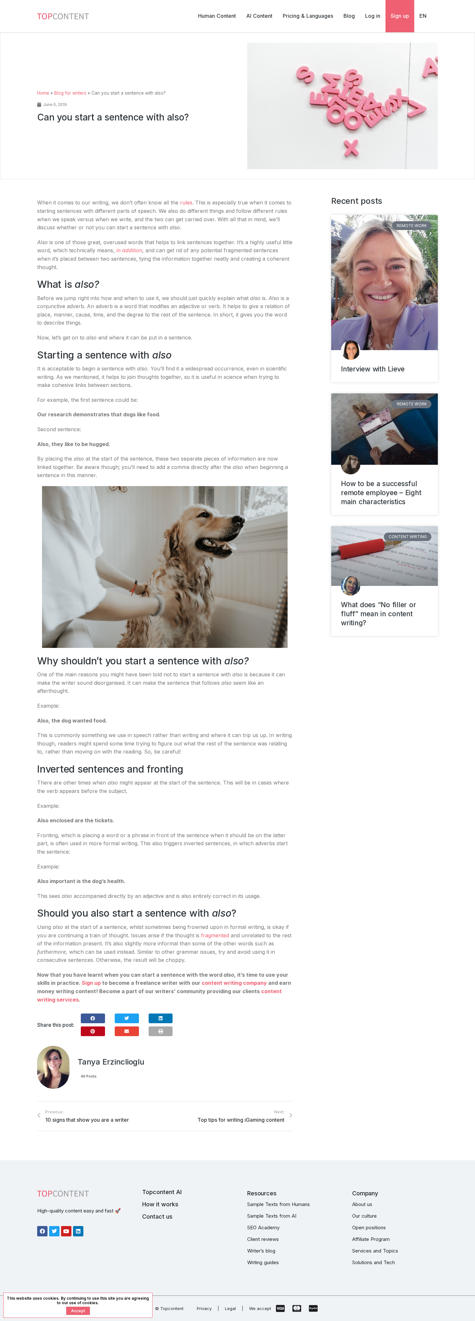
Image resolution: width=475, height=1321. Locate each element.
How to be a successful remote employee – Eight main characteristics (381, 493)
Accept (78, 1310)
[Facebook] (42, 1231)
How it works (160, 1204)
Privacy (204, 1308)
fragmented (215, 935)
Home (43, 93)
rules (186, 202)
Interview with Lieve (373, 369)
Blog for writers (70, 93)
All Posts (89, 1076)
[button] (93, 1018)
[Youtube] (66, 1231)
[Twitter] (54, 1231)
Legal (230, 1308)
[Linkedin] (78, 1231)
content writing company (234, 983)
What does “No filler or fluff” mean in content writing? (378, 614)
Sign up (91, 983)
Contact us (157, 1216)
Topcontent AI (162, 1192)
